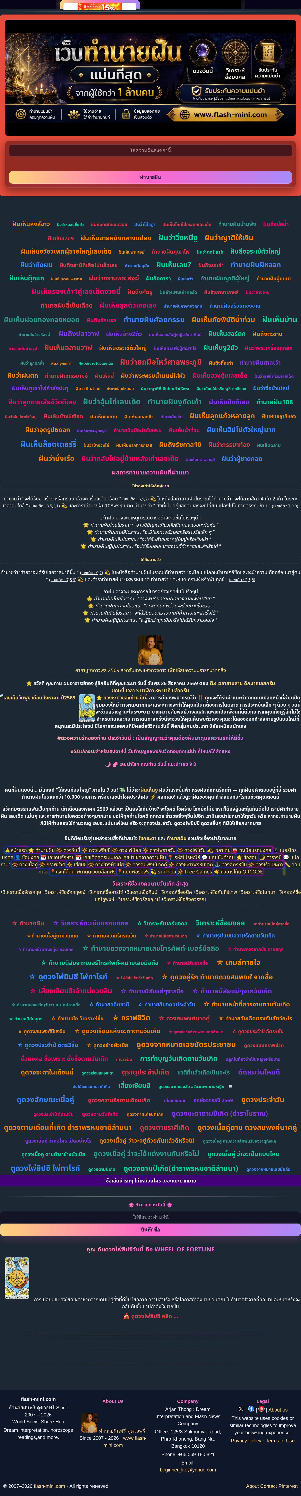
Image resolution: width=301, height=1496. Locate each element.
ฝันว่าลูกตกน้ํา (32, 363)
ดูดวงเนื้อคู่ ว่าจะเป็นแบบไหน (243, 1154)
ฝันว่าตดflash (210, 252)
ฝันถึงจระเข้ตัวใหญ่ (255, 251)
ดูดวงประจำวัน (262, 1099)
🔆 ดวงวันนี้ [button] (68, 850)
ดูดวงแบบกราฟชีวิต (264, 1045)
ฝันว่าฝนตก (22, 375)
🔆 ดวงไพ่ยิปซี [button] (96, 850)
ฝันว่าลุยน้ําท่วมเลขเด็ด (274, 376)
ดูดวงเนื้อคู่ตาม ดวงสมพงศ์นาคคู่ (247, 1127)
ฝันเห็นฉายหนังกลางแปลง (116, 238)
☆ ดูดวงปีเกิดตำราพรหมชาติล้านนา (196, 1031)
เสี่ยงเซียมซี (134, 1085)
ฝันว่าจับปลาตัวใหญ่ (21, 416)
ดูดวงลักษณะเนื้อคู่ (45, 1099)
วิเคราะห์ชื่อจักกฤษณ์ (65, 892)
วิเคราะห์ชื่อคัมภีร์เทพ (216, 892)
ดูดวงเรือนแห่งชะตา (97, 1073)
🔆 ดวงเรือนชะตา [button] (266, 864)
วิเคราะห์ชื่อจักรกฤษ (22, 892)
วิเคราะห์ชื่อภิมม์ (142, 892)
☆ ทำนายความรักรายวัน (111, 935)
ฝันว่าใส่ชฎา (144, 224)
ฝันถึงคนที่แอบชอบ (109, 224)
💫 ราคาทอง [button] (163, 871)
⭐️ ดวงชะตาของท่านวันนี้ (122, 697)
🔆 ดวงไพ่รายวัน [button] (159, 850)
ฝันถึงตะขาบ (268, 334)
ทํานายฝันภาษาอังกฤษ (183, 306)
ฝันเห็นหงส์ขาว (31, 224)
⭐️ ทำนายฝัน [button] (42, 850)
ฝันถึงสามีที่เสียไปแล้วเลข (88, 265)
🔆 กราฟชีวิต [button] (53, 864)
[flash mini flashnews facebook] (252, 1410)
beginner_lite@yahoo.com (188, 1469)
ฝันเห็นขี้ (104, 375)
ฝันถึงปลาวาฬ (79, 333)
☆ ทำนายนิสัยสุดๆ (26, 1019)
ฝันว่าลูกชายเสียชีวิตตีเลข (42, 402)
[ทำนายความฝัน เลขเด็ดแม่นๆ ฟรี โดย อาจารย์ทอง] (150, 663)
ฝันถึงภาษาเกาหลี (221, 292)
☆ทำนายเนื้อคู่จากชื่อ (271, 924)
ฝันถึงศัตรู (140, 292)
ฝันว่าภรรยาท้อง (229, 444)
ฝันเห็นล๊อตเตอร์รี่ (48, 444)
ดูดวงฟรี (136, 1431)
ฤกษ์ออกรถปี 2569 (213, 1100)
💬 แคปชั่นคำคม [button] (218, 857)
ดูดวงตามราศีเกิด (164, 1127)
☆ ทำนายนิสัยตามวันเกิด (165, 936)
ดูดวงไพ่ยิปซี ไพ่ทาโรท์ (45, 1168)
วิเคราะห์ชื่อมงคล (220, 922)
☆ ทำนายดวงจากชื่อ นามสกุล (255, 949)
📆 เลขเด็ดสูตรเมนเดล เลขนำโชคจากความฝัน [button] (121, 857)
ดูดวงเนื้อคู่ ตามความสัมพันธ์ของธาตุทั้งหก (239, 1141)
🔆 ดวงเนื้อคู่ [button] (25, 864)
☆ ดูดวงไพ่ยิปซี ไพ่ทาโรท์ (68, 976)
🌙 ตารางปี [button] (271, 857)
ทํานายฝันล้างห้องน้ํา (35, 334)
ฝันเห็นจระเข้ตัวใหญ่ (123, 348)
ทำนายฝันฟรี (112, 1431)
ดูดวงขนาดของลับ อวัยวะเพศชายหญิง (191, 1086)
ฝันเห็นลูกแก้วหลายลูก (222, 415)
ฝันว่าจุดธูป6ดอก (47, 429)
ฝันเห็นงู (149, 789)
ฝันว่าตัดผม (36, 264)
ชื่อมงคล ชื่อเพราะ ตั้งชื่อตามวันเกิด (64, 1058)
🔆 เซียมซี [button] (77, 864)
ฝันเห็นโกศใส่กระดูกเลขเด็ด (186, 224)
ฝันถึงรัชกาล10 (180, 444)
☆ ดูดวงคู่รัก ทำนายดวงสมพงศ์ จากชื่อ (217, 976)
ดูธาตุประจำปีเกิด (145, 1072)
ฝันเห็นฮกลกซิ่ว (139, 416)
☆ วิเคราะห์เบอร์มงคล (162, 923)
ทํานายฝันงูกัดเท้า (175, 402)
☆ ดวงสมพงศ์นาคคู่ (184, 1018)
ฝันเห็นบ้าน (279, 319)
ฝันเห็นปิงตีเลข (229, 402)
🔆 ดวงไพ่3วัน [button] (192, 850)
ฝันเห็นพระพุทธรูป (92, 430)
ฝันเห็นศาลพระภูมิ (200, 459)
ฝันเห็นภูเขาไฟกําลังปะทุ (40, 388)
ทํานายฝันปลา (172, 416)
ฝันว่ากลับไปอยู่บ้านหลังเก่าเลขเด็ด (130, 458)
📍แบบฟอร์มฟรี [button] (133, 871)
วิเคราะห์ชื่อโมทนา (258, 892)
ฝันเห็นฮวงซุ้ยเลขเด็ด (220, 375)
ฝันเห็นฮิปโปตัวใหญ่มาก (241, 429)
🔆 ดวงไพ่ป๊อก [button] (127, 850)
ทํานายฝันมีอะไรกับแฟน (138, 430)
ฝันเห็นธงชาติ (103, 416)
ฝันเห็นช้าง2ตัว (124, 334)
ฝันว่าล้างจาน (258, 292)
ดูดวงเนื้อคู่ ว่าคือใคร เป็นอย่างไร (58, 1140)
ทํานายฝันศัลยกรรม (154, 319)
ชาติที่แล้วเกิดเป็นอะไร (203, 1072)
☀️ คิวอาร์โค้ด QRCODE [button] (238, 871)
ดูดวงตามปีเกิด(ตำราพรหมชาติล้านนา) (180, 1168)
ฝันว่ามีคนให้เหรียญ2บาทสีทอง (221, 388)
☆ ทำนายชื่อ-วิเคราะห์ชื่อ (77, 1018)
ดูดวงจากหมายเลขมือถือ (268, 1169)
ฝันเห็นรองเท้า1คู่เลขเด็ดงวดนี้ (76, 291)
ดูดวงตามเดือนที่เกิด (145, 1114)
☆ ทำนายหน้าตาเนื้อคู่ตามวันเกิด (46, 949)
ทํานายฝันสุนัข (137, 265)
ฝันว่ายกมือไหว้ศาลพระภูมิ (161, 361)
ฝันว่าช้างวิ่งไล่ (96, 445)
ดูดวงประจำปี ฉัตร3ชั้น (53, 1114)
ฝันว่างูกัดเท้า (61, 363)
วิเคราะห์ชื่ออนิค (177, 892)
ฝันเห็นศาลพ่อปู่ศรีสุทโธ (175, 348)
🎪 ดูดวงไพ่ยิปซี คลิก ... (150, 1316)
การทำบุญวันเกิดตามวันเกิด (178, 1058)
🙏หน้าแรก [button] (16, 850)
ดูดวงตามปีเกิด (101, 1169)
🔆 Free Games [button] (195, 871)
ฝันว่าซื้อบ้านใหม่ (271, 388)
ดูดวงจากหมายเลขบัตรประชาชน (186, 1044)
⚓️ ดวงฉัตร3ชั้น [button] (231, 864)
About (252, 1486)
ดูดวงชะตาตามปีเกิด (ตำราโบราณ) (220, 1113)
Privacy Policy (246, 1440)
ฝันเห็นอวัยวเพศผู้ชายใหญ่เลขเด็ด (66, 251)
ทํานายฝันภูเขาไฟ (171, 251)
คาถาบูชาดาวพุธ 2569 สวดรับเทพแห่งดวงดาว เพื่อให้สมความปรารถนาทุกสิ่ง (150, 670)
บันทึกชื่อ (150, 1229)
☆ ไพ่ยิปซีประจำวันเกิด (134, 978)
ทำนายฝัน (177, 838)
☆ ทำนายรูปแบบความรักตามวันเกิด (235, 935)
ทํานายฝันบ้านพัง (237, 224)
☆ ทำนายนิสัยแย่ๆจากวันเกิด (232, 990)
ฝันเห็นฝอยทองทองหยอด (42, 319)
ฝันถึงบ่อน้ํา (276, 224)
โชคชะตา (148, 838)
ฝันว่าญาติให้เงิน (229, 237)
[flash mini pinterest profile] (262, 1410)
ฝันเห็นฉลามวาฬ (68, 347)
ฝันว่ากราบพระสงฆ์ (114, 278)
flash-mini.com (49, 1486)
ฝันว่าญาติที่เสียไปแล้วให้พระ (165, 388)
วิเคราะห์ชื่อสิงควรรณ (185, 899)
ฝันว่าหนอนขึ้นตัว (70, 224)
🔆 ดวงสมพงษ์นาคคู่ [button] (146, 864)
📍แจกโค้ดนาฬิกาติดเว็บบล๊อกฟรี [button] (83, 871)
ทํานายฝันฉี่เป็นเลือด (67, 305)
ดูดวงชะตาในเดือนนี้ (47, 1072)
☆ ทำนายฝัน (28, 923)
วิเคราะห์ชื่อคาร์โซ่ (106, 892)
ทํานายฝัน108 (274, 402)
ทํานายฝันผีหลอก (256, 264)
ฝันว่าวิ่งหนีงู (178, 237)
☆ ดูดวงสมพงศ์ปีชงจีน (41, 1031)
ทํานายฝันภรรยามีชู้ (66, 375)
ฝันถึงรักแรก (102, 320)
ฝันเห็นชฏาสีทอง (279, 416)
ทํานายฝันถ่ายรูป (23, 348)
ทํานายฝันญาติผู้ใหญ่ (225, 278)
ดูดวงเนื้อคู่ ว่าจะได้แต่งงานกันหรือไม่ (146, 1153)
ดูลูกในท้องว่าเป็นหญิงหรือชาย (253, 1059)
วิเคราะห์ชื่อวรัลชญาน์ (139, 899)
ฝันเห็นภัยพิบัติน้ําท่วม (223, 319)
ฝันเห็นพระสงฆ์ (132, 252)
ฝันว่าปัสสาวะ (87, 388)
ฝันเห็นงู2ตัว (221, 347)
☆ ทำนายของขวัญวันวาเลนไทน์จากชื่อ (45, 1005)
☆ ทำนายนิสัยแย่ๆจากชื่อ (152, 991)
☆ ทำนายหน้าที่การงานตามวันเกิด (246, 1004)
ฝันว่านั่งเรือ (56, 458)
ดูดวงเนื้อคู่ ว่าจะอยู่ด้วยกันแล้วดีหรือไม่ (147, 1140)
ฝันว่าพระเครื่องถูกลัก (269, 348)
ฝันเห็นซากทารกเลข (134, 445)
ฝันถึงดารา (158, 278)
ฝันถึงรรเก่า (211, 265)
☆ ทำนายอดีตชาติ (109, 1004)
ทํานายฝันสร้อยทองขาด (234, 305)
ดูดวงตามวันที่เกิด (100, 1113)
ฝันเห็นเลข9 (61, 238)
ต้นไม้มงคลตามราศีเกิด (91, 1086)
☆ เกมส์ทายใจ (238, 962)
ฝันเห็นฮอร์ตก (227, 333)
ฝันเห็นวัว (185, 279)
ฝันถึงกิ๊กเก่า (221, 363)
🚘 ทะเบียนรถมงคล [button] (252, 850)
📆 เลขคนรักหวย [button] (58, 857)
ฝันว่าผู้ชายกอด (242, 458)
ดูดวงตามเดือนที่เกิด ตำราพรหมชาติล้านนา (68, 1127)
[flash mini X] (242, 1410)
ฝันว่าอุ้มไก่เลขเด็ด (112, 401)
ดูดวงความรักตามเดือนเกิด (119, 1100)
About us (278, 1410)
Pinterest (288, 1486)
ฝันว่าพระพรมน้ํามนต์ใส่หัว (153, 375)
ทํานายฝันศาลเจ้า (260, 362)
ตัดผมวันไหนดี (259, 1072)
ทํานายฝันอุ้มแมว (274, 278)
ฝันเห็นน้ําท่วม (184, 430)
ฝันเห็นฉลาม (269, 445)
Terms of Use (280, 1440)
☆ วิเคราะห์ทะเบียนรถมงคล (90, 922)
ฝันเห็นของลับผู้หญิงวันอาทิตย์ (175, 334)
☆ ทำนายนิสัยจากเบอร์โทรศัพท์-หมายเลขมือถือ (99, 963)
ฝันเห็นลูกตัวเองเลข (128, 305)
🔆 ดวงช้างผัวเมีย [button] (106, 864)
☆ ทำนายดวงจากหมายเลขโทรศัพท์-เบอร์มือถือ (150, 948)
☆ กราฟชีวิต (131, 1017)
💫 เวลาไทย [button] (219, 850)
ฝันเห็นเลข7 (173, 264)
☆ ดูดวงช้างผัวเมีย (107, 1045)
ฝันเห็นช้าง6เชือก (63, 416)
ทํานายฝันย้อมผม (120, 388)
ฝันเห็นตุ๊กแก (26, 278)
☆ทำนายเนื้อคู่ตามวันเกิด (52, 935)
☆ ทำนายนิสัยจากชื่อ (187, 963)
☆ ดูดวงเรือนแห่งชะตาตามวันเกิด (117, 1031)
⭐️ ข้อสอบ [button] (247, 857)
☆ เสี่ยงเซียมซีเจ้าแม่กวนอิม (70, 990)
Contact (268, 1486)
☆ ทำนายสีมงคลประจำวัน (166, 1004)
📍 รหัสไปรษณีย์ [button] (184, 857)
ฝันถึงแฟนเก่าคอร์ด (178, 292)
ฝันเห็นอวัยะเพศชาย (66, 278)
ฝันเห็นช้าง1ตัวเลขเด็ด (95, 363)
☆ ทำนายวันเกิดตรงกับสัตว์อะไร (255, 1018)
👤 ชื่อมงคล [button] (28, 857)
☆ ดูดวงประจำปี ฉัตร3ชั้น (258, 1031)
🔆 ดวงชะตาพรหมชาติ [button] (191, 864)
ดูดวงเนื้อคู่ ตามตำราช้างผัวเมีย (53, 1154)
